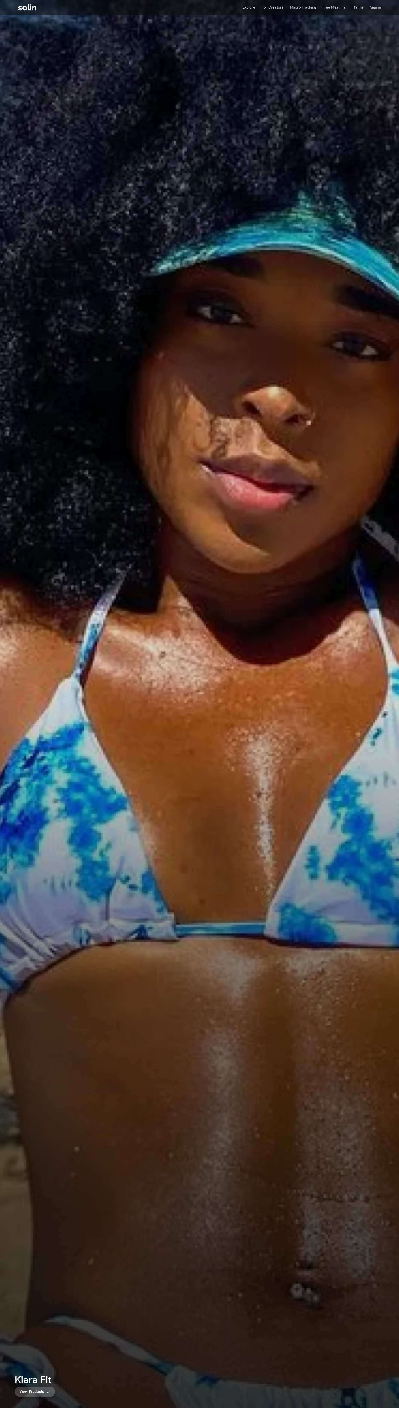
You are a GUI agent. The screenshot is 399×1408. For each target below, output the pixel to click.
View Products (31, 1391)
